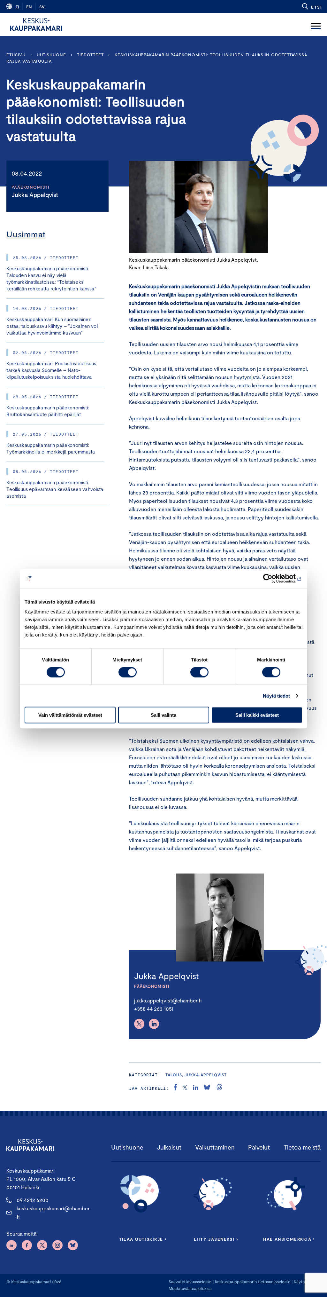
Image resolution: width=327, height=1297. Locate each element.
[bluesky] (207, 1088)
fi (17, 6)
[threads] (219, 1088)
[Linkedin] (154, 1024)
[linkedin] (195, 1088)
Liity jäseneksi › (216, 1239)
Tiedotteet (90, 54)
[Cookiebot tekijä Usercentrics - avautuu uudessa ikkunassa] (274, 578)
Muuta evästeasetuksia (190, 1288)
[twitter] (184, 1088)
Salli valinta (163, 715)
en (29, 6)
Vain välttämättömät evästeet (70, 715)
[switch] (127, 672)
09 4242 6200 (33, 1200)
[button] (311, 6)
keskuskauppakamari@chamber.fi (54, 1212)
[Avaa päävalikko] (316, 24)
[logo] (36, 24)
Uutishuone (51, 54)
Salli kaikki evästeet (257, 715)
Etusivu (15, 54)
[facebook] (175, 1088)
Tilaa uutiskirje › (143, 1239)
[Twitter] (139, 1024)
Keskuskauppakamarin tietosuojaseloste (252, 1281)
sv (42, 6)
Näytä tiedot (276, 695)
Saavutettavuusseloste (190, 1281)
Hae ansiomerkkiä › (289, 1239)
